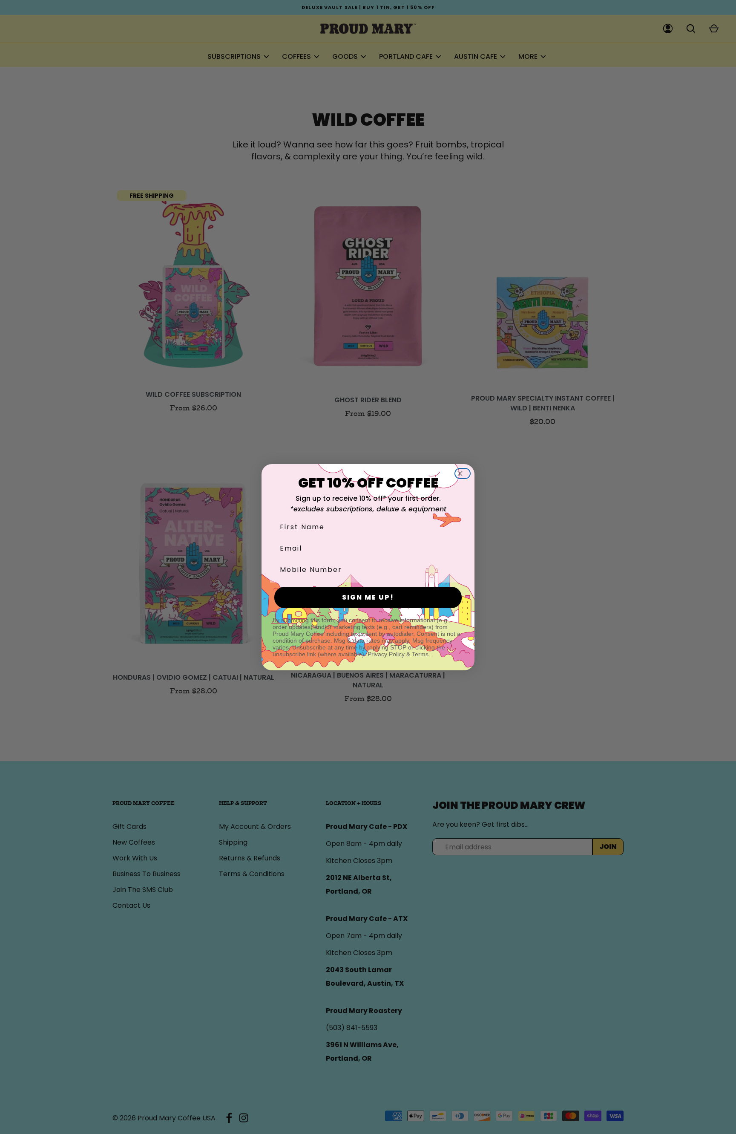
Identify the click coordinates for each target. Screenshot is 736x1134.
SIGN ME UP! (368, 597)
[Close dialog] (465, 473)
